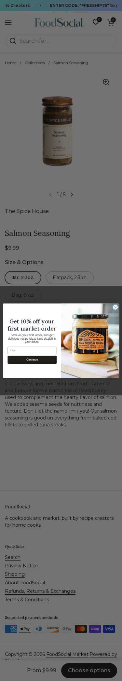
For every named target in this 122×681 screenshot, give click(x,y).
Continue (32, 359)
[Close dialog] (115, 307)
